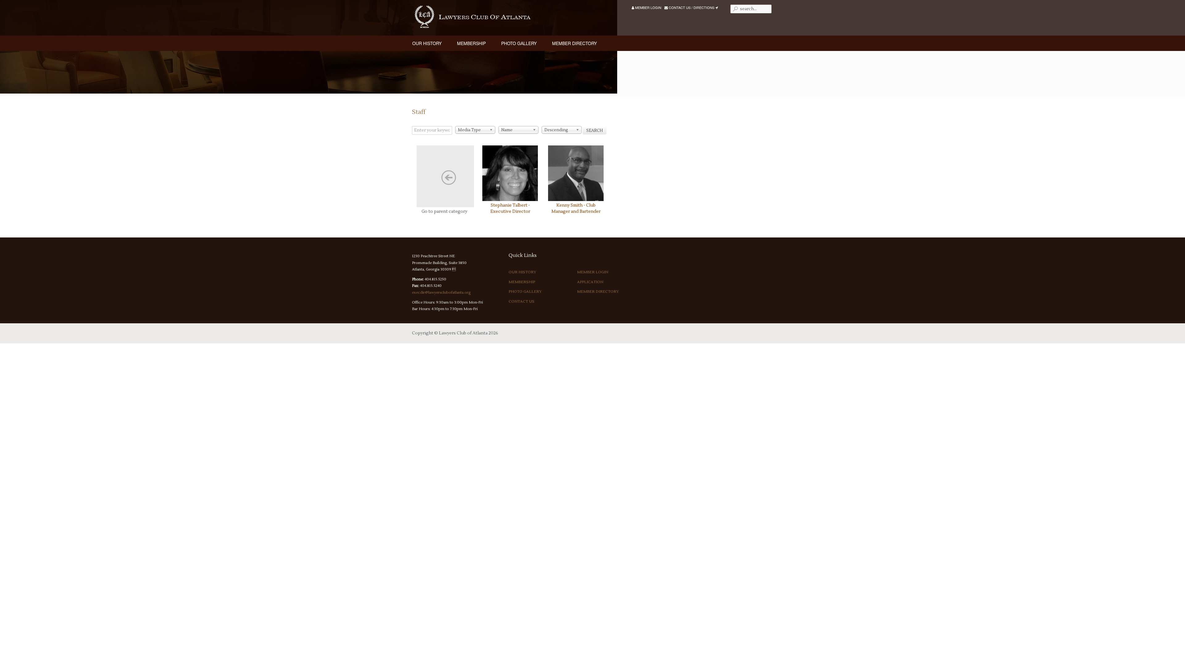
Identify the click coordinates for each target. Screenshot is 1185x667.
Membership (522, 282)
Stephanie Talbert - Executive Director (510, 208)
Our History (522, 272)
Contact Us (521, 301)
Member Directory (598, 291)
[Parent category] (444, 176)
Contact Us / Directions (691, 7)
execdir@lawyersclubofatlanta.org (441, 292)
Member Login (647, 7)
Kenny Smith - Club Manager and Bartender (576, 208)
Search (594, 130)
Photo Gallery (525, 291)
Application (590, 282)
